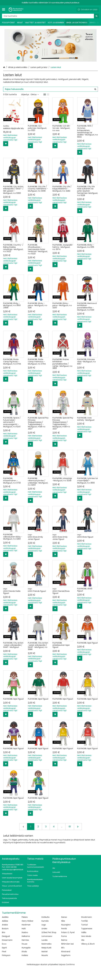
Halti (24, 928)
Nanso (64, 917)
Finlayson (6, 955)
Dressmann (7, 940)
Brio (3, 932)
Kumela (45, 921)
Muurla (45, 955)
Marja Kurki (46, 947)
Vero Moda (86, 936)
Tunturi (84, 924)
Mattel (44, 951)
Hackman (26, 924)
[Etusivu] (16, 9)
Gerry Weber (27, 921)
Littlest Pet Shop (49, 932)
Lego (44, 924)
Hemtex (25, 940)
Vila (82, 940)
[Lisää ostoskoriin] (5, 143)
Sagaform (65, 955)
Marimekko (47, 944)
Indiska (25, 955)
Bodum (5, 928)
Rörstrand (65, 951)
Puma (64, 936)
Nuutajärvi (65, 924)
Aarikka (5, 917)
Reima (64, 940)
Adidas (5, 921)
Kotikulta (45, 917)
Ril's (62, 947)
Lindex (44, 928)
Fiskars (25, 917)
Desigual (6, 936)
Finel (4, 951)
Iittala (24, 951)
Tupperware (86, 928)
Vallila (83, 932)
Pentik (64, 928)
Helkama (26, 936)
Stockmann (86, 917)
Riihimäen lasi (67, 944)
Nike (63, 921)
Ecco (4, 944)
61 (70, 826)
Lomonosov (47, 936)
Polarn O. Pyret (68, 932)
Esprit (4, 947)
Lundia (44, 940)
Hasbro (25, 932)
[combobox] (50, 16)
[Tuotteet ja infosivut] (4, 9)
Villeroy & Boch (88, 944)
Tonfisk (84, 921)
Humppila (26, 947)
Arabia (5, 924)
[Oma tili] (73, 9)
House (24, 944)
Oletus (34, 94)
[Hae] (96, 16)
